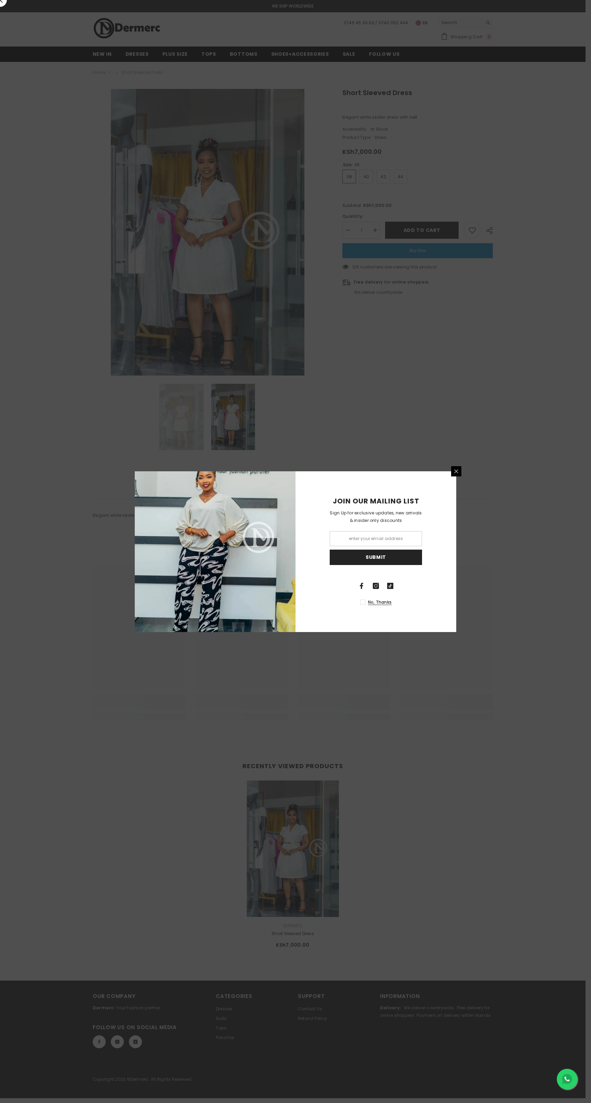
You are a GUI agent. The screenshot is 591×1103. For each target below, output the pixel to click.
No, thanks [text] (380, 602)
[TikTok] (390, 586)
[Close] (456, 471)
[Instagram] (376, 586)
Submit (376, 557)
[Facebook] (361, 586)
